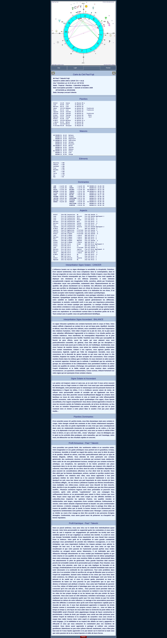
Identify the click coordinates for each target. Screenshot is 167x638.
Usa (58, 68)
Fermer (108, 68)
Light (75, 68)
